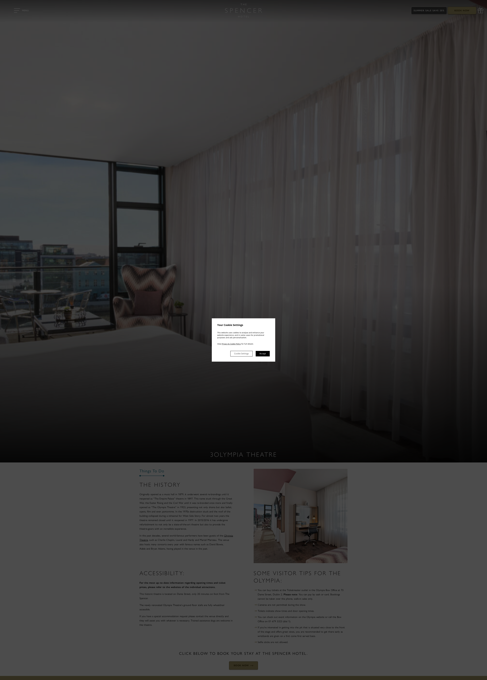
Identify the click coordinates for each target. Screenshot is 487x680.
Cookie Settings (241, 353)
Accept (262, 353)
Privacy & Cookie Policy (231, 344)
